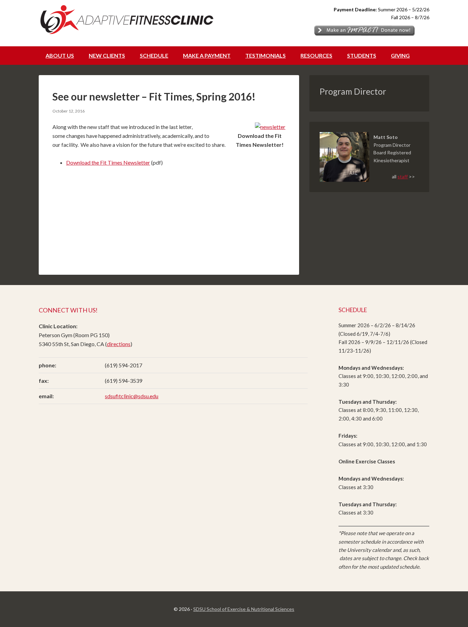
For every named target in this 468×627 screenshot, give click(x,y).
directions (119, 344)
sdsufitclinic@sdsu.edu (131, 396)
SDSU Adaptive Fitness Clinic (131, 19)
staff (402, 176)
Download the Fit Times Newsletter (108, 162)
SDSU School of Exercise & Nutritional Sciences (243, 609)
